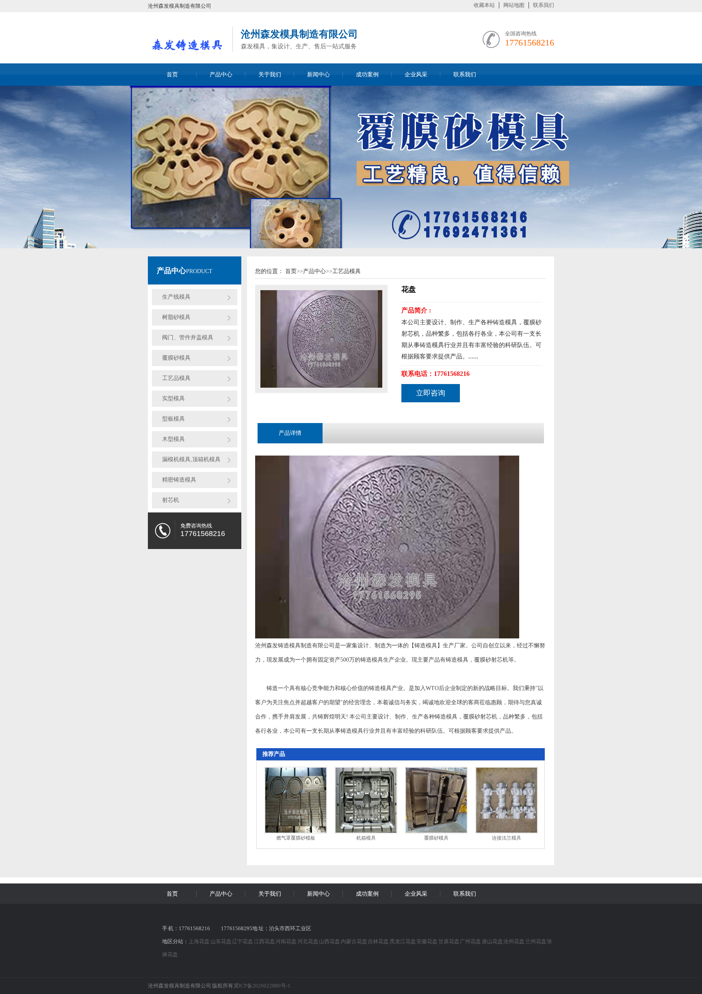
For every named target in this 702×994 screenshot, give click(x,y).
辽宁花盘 (243, 941)
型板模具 (173, 419)
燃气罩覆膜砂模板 (295, 838)
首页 (172, 75)
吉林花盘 (379, 941)
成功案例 (367, 75)
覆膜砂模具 (176, 358)
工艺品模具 (176, 378)
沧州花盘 (514, 941)
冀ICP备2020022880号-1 (262, 986)
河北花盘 (308, 941)
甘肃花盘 (449, 941)
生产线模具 (176, 297)
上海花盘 (199, 941)
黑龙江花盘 (403, 941)
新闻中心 (318, 75)
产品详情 (290, 433)
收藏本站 (484, 5)
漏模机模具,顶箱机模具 (191, 459)
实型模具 (173, 398)
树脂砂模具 (176, 317)
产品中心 (221, 75)
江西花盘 (265, 941)
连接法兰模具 (506, 838)
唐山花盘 (493, 941)
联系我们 (543, 5)
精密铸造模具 (179, 480)
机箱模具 (366, 838)
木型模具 (173, 439)
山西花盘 (330, 941)
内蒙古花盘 (354, 941)
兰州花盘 (536, 941)
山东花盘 (221, 941)
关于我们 (269, 75)
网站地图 (513, 5)
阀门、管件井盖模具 (187, 337)
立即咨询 (430, 393)
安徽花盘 (427, 941)
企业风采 (416, 75)
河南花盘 (286, 941)
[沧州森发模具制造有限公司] (186, 49)
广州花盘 (471, 941)
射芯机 (170, 500)
